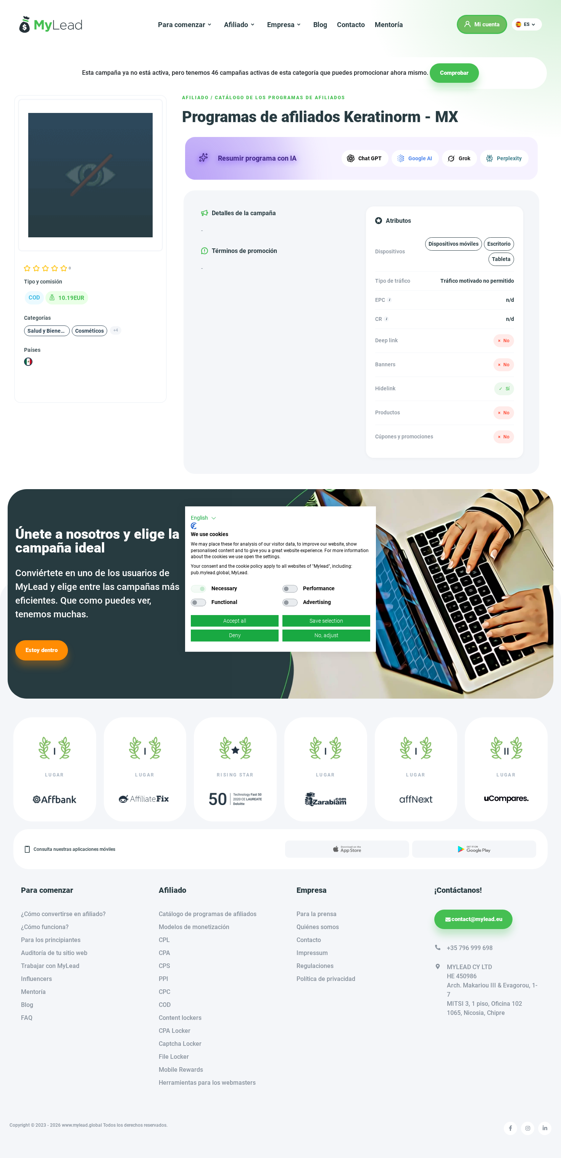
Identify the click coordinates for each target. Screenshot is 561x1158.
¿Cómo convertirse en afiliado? (63, 914)
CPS (164, 966)
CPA (164, 953)
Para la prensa (317, 914)
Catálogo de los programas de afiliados (280, 97)
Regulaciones (315, 966)
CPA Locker (174, 1030)
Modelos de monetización (194, 927)
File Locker (174, 1056)
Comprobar (454, 72)
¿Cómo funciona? (45, 927)
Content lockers (180, 1017)
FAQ (26, 1017)
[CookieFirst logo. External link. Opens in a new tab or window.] (194, 525)
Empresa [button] (281, 25)
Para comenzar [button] (181, 25)
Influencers (36, 978)
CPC (164, 991)
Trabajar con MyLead (50, 966)
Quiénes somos (318, 927)
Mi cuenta (487, 24)
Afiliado (195, 97)
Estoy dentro (42, 650)
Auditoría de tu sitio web (54, 953)
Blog (320, 25)
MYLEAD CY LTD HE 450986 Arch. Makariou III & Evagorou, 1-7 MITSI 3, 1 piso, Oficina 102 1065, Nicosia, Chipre (492, 989)
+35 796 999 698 (470, 948)
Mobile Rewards (181, 1069)
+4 (115, 330)
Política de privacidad (326, 978)
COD (165, 1004)
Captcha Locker (180, 1043)
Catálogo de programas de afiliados (207, 914)
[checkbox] (198, 589)
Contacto (351, 25)
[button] (527, 24)
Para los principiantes (51, 940)
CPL (164, 940)
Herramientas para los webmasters (207, 1082)
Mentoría (389, 25)
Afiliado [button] (236, 25)
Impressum (312, 953)
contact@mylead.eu (476, 919)
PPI (163, 978)
